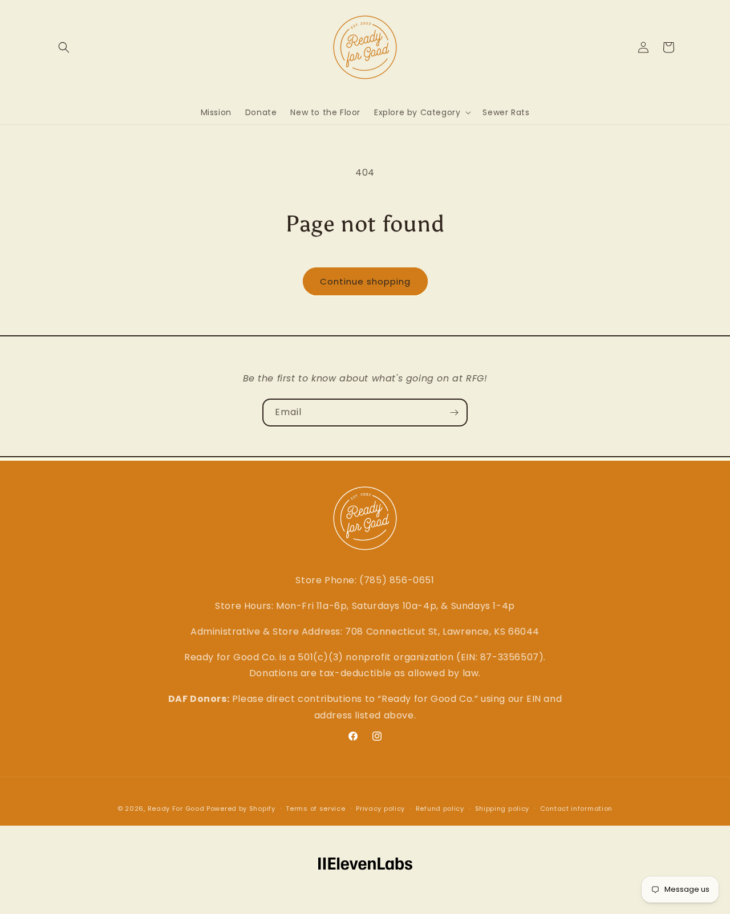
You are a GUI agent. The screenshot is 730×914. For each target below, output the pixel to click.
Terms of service (315, 808)
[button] (63, 47)
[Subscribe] (454, 412)
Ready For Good (176, 808)
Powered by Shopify (240, 808)
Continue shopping (365, 281)
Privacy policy (380, 808)
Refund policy (440, 808)
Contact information (576, 808)
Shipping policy (502, 808)
